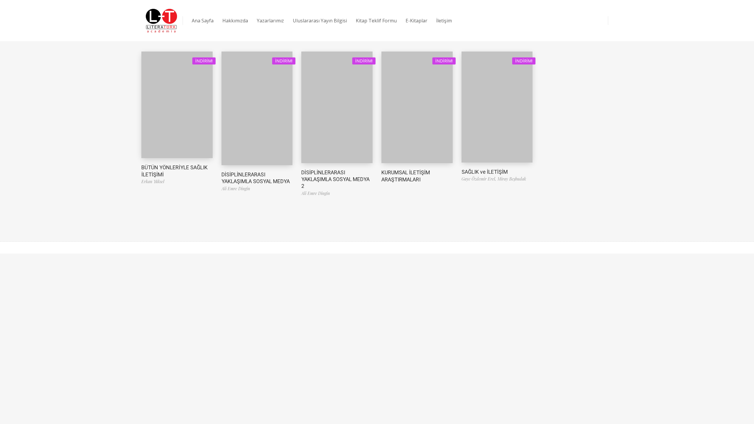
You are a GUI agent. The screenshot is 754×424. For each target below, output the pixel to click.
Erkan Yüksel (152, 181)
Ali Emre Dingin (235, 188)
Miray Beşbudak (511, 179)
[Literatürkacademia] (161, 20)
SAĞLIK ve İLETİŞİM (485, 172)
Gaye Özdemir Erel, (479, 179)
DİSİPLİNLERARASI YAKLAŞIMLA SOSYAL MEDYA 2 (335, 179)
